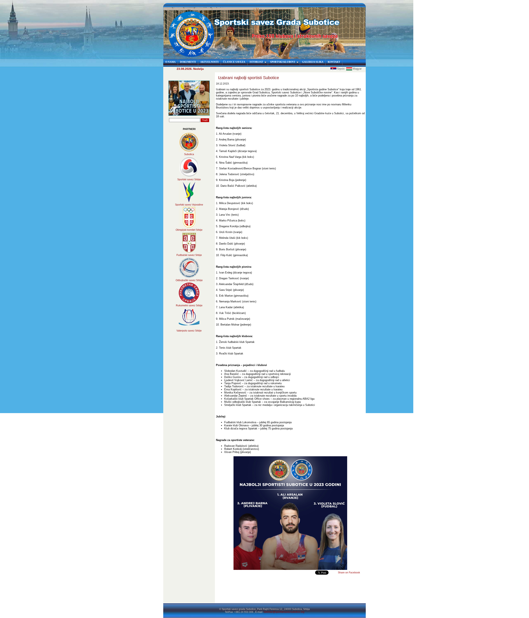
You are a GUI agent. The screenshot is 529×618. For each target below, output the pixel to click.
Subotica (189, 154)
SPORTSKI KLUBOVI (282, 62)
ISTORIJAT (256, 62)
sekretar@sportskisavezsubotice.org (284, 612)
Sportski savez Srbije (189, 179)
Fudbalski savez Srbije (189, 255)
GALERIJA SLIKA (312, 62)
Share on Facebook (349, 572)
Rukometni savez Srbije (189, 305)
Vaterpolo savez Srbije (189, 330)
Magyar (357, 68)
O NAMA (170, 62)
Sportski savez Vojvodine (189, 204)
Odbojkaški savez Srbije (189, 280)
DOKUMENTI (188, 62)
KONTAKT (334, 62)
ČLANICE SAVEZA (234, 62)
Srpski (341, 68)
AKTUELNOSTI (209, 62)
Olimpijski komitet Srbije (189, 229)
